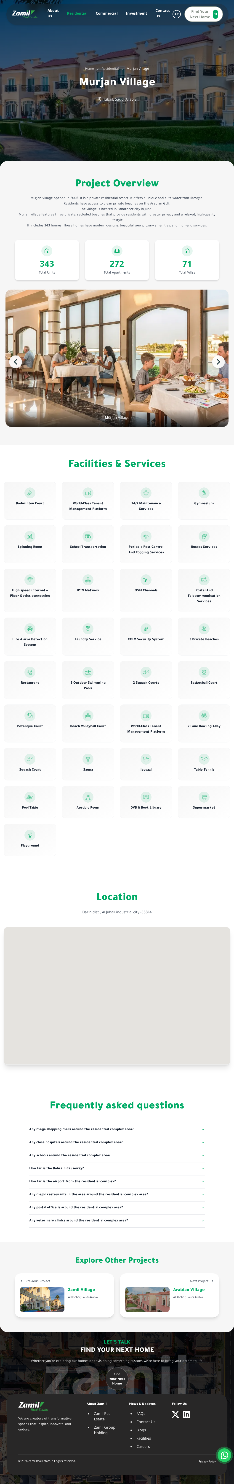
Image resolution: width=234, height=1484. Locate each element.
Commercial (107, 13)
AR (176, 14)
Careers (143, 1446)
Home (89, 68)
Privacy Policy (207, 1461)
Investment (136, 13)
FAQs (140, 1413)
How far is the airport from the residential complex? (72, 1182)
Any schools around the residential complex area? (70, 1156)
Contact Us (162, 13)
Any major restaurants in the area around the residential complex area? (88, 1195)
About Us (53, 13)
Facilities (143, 1438)
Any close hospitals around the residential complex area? (76, 1143)
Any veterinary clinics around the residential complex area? (78, 1221)
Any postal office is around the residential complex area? (76, 1208)
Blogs (141, 1430)
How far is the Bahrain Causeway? (56, 1169)
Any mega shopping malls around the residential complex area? (81, 1130)
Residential (77, 13)
